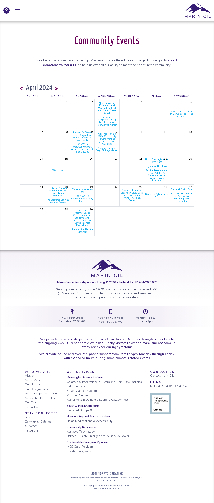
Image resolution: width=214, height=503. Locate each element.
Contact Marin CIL (162, 376)
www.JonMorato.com (107, 480)
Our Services (80, 372)
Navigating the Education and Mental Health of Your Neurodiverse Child (107, 108)
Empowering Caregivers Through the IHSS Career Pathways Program (107, 121)
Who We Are (38, 372)
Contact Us (32, 407)
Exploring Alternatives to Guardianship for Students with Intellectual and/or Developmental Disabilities (82, 218)
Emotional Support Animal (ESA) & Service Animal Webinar (57, 192)
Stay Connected (41, 413)
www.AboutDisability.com (107, 488)
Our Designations (36, 389)
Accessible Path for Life (40, 398)
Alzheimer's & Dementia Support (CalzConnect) (98, 400)
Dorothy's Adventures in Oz (156, 195)
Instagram (31, 431)
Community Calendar (39, 422)
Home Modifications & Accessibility (89, 421)
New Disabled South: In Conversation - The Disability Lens (181, 114)
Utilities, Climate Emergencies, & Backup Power (98, 436)
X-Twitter (31, 426)
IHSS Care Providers (80, 447)
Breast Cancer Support (82, 391)
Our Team (31, 402)
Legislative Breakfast (156, 166)
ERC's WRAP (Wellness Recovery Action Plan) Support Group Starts (82, 148)
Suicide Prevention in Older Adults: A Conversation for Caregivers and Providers (157, 175)
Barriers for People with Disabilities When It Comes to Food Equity (82, 136)
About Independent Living (42, 393)
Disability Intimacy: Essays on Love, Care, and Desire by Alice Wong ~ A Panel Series (132, 195)
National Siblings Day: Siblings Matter (107, 149)
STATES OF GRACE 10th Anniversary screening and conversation (181, 197)
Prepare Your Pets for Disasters (82, 231)
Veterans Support (78, 395)
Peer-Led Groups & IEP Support (87, 410)
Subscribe (31, 417)
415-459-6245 (111, 317)
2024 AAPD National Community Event (82, 199)
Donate (158, 382)
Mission (30, 376)
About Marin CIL (35, 380)
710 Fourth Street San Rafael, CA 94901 (72, 319)
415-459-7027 (110, 321)
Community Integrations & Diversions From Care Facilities (104, 382)
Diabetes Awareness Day (82, 191)
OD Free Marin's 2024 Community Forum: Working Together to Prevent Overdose (107, 138)
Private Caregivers (79, 451)
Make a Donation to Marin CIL (169, 386)
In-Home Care (76, 386)
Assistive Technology (81, 432)
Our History (32, 385)
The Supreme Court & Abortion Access (57, 201)
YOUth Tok (57, 170)
